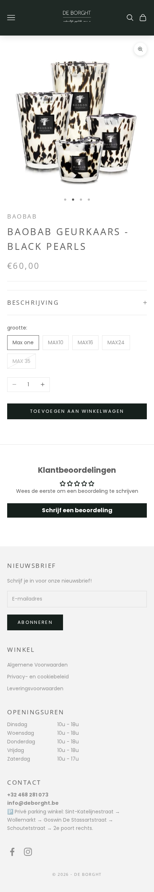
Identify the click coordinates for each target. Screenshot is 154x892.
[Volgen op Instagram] (28, 852)
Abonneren (35, 622)
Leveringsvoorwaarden (35, 688)
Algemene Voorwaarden (37, 664)
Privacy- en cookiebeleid (38, 676)
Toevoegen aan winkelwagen (77, 411)
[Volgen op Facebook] (12, 852)
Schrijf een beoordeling (77, 510)
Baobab (22, 216)
